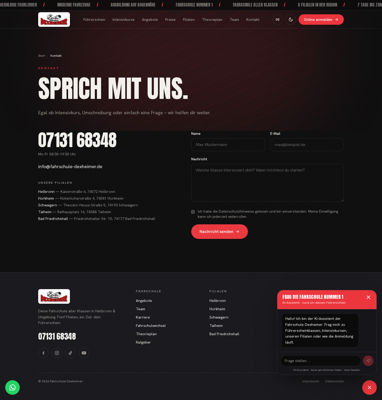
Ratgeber (143, 342)
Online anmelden (318, 19)
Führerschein (94, 19)
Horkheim (217, 309)
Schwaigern (218, 317)
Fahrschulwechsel (151, 325)
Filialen (189, 19)
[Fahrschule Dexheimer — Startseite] (54, 19)
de (278, 19)
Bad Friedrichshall (224, 334)
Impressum (310, 381)
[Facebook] (43, 353)
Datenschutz (334, 381)
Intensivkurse (124, 19)
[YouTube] (84, 353)
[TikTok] (70, 353)
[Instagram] (57, 353)
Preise (170, 19)
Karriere (143, 317)
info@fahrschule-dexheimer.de (70, 166)
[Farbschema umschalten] (291, 19)
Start (41, 56)
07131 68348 (77, 140)
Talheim (216, 325)
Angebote (150, 19)
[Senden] (368, 360)
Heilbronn (217, 300)
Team (234, 19)
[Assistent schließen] (369, 387)
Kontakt (252, 19)
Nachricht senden (216, 231)
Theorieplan (212, 19)
